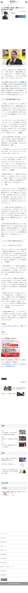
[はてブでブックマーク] (22, 16)
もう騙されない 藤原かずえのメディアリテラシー (18, 492)
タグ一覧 (4, 546)
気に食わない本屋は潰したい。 (9, 464)
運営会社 (4, 570)
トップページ (5, 533)
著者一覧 (4, 542)
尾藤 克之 (13, 13)
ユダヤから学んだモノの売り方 (10, 326)
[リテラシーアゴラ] (5, 493)
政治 (3, 430)
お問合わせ (4, 562)
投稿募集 (4, 554)
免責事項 (4, 574)
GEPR (3, 537)
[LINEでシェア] (24, 16)
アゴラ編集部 (12, 495)
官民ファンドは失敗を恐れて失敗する (10, 439)
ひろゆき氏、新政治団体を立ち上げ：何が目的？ (9, 446)
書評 (3, 453)
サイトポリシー (5, 550)
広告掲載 (4, 558)
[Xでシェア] (16, 16)
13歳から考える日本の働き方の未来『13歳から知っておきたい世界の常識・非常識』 (10, 471)
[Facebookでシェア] (19, 16)
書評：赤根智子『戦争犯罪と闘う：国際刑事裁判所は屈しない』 (10, 459)
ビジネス (4, 378)
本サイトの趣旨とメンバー (8, 566)
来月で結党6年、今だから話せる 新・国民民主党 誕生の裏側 (9, 433)
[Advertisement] (14, 34)
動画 (3, 425)
